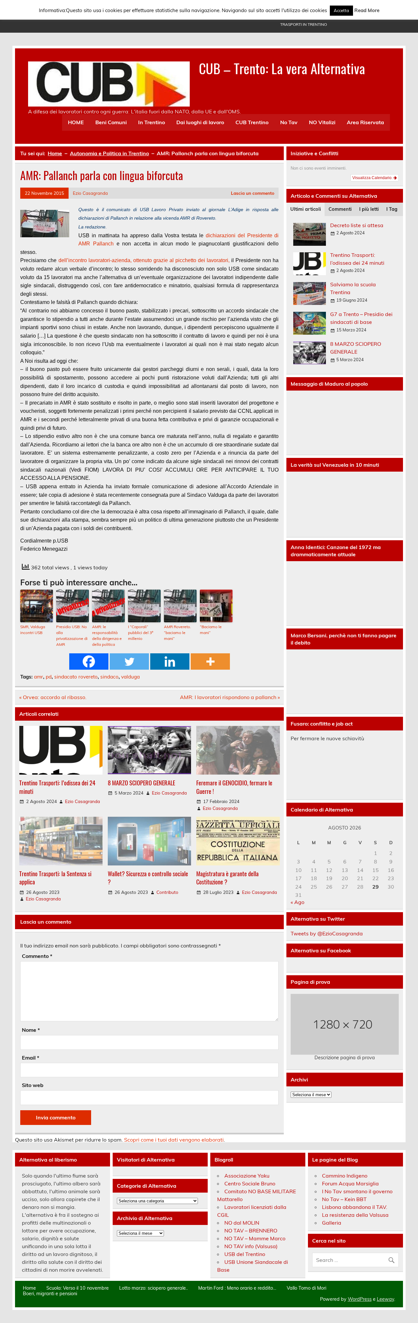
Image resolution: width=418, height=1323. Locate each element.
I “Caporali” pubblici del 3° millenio (140, 632)
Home (29, 1288)
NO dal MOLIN (241, 1222)
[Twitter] (129, 661)
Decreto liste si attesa (356, 225)
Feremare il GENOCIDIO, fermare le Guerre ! (234, 786)
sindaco (109, 677)
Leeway (385, 1299)
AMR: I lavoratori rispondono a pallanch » (230, 697)
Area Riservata (365, 122)
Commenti (340, 209)
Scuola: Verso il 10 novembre (77, 1288)
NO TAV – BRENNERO (250, 1230)
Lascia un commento (252, 193)
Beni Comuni (111, 122)
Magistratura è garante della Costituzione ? (227, 877)
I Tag (391, 209)
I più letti (369, 209)
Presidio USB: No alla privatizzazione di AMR (72, 635)
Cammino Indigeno (344, 1175)
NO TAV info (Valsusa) (251, 1246)
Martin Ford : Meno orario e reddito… (237, 1288)
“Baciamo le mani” (211, 629)
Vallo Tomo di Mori (306, 1288)
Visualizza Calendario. (373, 178)
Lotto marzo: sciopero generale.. (153, 1288)
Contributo (167, 892)
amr (38, 677)
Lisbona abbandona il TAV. (354, 1207)
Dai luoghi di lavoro (200, 122)
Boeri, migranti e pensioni (50, 1293)
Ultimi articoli (305, 209)
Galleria (331, 1222)
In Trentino (151, 122)
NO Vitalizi (322, 122)
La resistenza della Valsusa (355, 1215)
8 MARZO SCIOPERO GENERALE (141, 782)
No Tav (288, 122)
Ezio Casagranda (90, 193)
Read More (366, 10)
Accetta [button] (341, 10)
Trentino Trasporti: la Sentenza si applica (55, 877)
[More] (210, 661)
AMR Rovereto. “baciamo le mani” (177, 632)
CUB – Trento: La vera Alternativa (282, 68)
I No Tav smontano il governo (357, 1191)
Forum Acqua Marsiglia (350, 1183)
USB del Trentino (244, 1254)
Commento (37, 956)
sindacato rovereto (76, 677)
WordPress (360, 1299)
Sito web (32, 1085)
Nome (31, 1029)
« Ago (297, 902)
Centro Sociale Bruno (249, 1183)
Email (30, 1057)
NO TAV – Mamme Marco (254, 1238)
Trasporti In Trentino (303, 24)
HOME (76, 122)
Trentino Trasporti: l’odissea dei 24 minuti (57, 786)
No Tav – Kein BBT (344, 1199)
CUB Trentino (251, 122)
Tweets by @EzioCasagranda (327, 933)
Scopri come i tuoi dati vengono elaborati (174, 1139)
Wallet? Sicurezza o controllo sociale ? (148, 877)
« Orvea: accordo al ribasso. (53, 697)
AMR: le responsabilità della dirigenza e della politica (107, 635)
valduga (130, 677)
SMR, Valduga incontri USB (32, 629)
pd (49, 677)
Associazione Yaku (246, 1175)
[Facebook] (88, 661)
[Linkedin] (169, 661)
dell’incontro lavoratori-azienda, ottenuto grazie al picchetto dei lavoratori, (143, 260)
